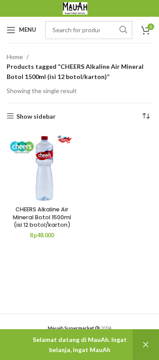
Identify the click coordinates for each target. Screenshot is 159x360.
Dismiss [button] (145, 345)
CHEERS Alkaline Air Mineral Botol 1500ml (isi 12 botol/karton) (42, 217)
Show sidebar (36, 116)
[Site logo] (75, 7)
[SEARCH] (123, 30)
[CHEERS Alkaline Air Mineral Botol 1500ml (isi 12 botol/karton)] (42, 167)
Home (15, 56)
